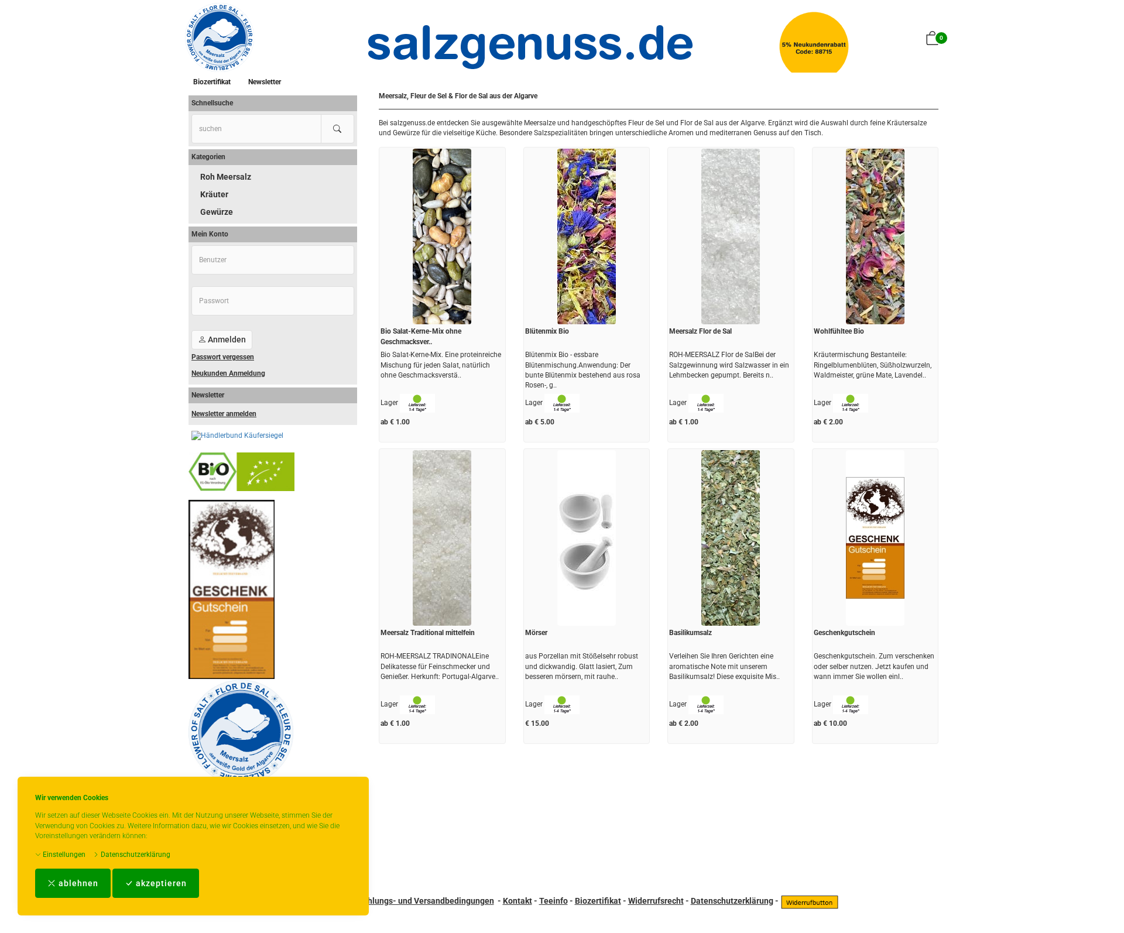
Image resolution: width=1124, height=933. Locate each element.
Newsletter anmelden (223, 414)
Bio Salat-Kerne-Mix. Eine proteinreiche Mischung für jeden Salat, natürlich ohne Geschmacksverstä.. (441, 365)
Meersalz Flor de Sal (700, 331)
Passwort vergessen (222, 357)
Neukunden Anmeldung (228, 373)
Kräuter (214, 194)
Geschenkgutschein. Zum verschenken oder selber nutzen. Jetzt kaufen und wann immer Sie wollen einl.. (874, 666)
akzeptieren (160, 883)
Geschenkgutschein (844, 633)
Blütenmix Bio (547, 331)
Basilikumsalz (690, 633)
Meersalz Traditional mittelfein (428, 633)
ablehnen (77, 883)
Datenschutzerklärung (134, 854)
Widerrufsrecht (656, 900)
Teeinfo (553, 900)
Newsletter (264, 82)
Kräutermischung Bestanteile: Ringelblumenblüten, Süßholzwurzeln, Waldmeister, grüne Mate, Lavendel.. (872, 365)
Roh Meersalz (225, 176)
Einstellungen (63, 854)
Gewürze (216, 212)
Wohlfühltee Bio (839, 331)
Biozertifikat (212, 82)
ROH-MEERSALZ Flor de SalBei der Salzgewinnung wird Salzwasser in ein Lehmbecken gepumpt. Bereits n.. (729, 365)
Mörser (536, 633)
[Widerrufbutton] (809, 900)
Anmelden (226, 339)
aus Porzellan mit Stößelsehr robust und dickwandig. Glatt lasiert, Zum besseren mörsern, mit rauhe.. (581, 666)
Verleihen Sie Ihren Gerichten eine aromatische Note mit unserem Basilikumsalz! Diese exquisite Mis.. (724, 666)
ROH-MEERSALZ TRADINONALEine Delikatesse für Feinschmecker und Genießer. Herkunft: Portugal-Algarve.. (440, 666)
